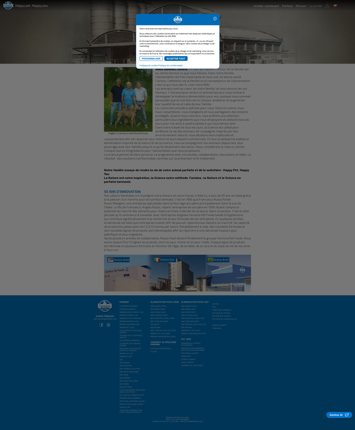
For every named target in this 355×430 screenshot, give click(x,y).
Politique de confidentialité (170, 65)
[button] (339, 415)
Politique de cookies (149, 65)
